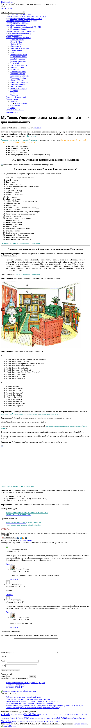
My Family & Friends (18, 65)
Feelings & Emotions (18, 84)
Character (42, 714)
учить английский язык (15, 525)
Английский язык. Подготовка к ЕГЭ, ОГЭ (28, 17)
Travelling (6, 721)
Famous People (16, 50)
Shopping (14, 91)
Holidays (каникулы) (18, 89)
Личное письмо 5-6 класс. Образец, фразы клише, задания (29, 703)
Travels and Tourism (18, 78)
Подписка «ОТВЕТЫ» (15, 110)
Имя (3, 657)
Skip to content (6, 8)
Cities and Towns (16, 80)
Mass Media (15, 63)
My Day (43, 718)
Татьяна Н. (37, 128)
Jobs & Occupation (17, 59)
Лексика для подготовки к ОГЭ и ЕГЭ (26, 19)
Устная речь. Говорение (19, 29)
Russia (12, 108)
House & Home (21, 103)
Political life (14, 69)
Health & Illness (16, 86)
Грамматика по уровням (15, 685)
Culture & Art (15, 46)
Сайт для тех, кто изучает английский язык (23, 697)
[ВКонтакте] (18, 537)
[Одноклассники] (23, 537)
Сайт (3, 665)
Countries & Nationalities (19, 82)
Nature (49, 718)
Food (12, 53)
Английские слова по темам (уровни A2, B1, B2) (25, 683)
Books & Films (16, 42)
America (13, 101)
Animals (5, 714)
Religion (54, 718)
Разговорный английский (16, 97)
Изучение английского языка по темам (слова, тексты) (28, 699)
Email (4, 661)
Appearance (15, 714)
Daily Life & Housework (19, 48)
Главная (9, 16)
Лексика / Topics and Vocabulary (18, 38)
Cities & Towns (49, 714)
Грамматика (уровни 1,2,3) (16, 36)
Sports (12, 93)
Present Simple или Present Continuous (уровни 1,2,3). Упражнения (32, 701)
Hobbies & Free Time (18, 55)
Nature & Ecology (17, 67)
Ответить (9, 564)
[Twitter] (21, 537)
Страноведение (12, 99)
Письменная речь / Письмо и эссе (23, 31)
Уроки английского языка (20, 14)
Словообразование (18, 33)
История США (24, 721)
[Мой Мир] (26, 537)
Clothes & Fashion (17, 44)
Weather (15, 721)
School (62, 718)
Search (3, 676)
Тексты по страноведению (35, 721)
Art (22, 714)
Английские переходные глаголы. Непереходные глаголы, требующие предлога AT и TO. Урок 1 (45, 706)
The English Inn (7, 2)
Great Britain (15, 106)
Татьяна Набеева (80, 724)
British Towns (31, 714)
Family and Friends (59, 714)
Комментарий (7, 653)
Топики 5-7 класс (52, 721)
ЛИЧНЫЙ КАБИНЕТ (15, 19)
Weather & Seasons (17, 74)
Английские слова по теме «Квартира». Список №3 (27, 513)
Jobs (26, 718)
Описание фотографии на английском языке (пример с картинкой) (33, 708)
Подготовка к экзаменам (16, 25)
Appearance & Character (19, 76)
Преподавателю (12, 112)
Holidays (6, 718)
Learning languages (35, 718)
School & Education (18, 72)
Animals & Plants (17, 40)
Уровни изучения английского (18, 21)
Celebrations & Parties (18, 57)
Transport (14, 95)
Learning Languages (18, 61)
